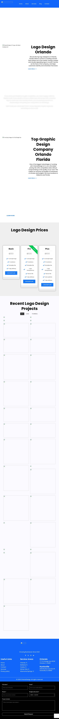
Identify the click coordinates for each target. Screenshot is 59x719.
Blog (40, 4)
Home (20, 4)
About (27, 4)
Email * (31, 684)
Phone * (4, 691)
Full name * (5, 684)
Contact (47, 4)
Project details (6, 699)
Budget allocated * (34, 691)
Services (34, 4)
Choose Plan (11, 273)
